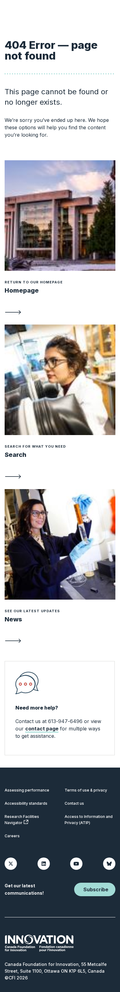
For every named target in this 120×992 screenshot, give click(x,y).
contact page (41, 729)
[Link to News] (60, 544)
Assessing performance (27, 790)
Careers (12, 836)
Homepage (22, 290)
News (13, 619)
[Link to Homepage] (60, 215)
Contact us (74, 803)
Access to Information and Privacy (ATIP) (89, 819)
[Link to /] (60, 311)
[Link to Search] (60, 380)
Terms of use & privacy (86, 790)
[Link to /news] (60, 640)
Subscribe (95, 889)
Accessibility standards (26, 803)
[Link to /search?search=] (60, 476)
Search (15, 454)
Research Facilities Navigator (22, 819)
